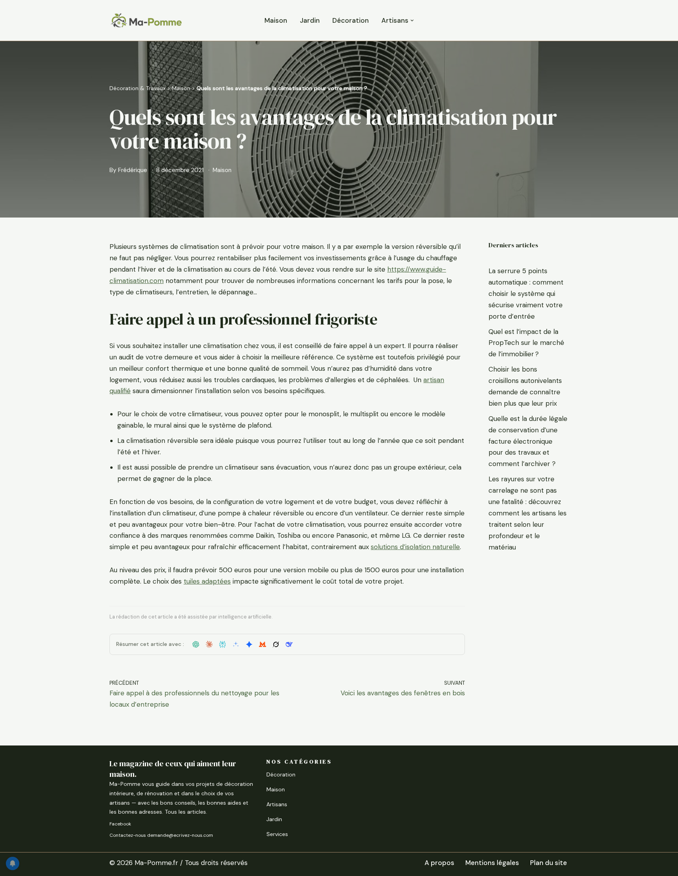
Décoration (350, 20)
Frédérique (132, 170)
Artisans (276, 804)
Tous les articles (185, 811)
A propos (439, 862)
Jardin (310, 20)
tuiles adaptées (207, 581)
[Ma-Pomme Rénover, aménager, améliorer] (145, 20)
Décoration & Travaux (137, 88)
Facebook (120, 824)
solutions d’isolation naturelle (415, 546)
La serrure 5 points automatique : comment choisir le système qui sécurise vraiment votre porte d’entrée (525, 294)
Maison (275, 20)
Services (277, 834)
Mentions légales (492, 862)
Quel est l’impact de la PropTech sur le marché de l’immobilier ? (526, 343)
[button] (412, 20)
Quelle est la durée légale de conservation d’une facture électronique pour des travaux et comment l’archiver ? (527, 441)
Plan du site (548, 862)
